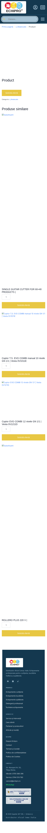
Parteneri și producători (14, 726)
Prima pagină (7, 27)
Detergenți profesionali (14, 703)
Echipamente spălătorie (14, 700)
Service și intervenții (13, 718)
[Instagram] (13, 681)
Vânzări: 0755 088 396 (14, 774)
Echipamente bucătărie (14, 696)
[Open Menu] (42, 19)
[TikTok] (18, 681)
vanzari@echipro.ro (13, 781)
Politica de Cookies (13, 757)
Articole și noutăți (12, 730)
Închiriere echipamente (14, 707)
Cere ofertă (10, 722)
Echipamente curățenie (14, 692)
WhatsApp (10, 785)
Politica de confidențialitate (16, 753)
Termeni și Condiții (13, 749)
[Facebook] (8, 681)
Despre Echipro (11, 741)
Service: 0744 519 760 (14, 777)
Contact (9, 745)
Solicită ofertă (11, 93)
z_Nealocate (21, 27)
